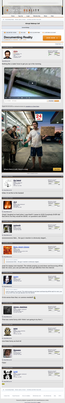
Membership (36, 16)
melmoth (17, 225)
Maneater (17, 350)
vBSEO (39, 402)
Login (28, 16)
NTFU (60, 395)
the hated (17, 180)
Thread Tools (58, 43)
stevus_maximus (20, 307)
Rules (45, 16)
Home (13, 16)
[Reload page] (3, 19)
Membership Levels (37, 395)
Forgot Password (15, 395)
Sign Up (20, 16)
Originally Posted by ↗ (12, 259)
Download (53, 100)
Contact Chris (7, 395)
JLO (15, 202)
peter (15, 328)
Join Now (50, 38)
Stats (52, 16)
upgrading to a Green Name (32, 106)
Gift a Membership (47, 395)
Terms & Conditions (26, 395)
